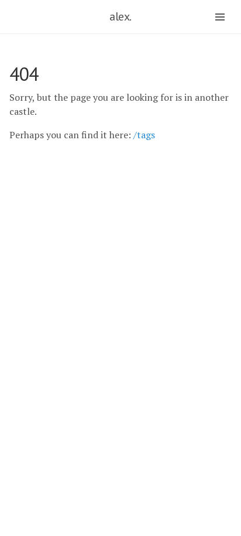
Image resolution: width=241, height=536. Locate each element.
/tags (144, 134)
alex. (120, 16)
